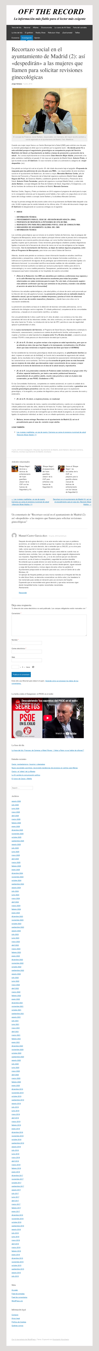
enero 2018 (16, 1172)
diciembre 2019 (17, 1089)
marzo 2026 (16, 819)
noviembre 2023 (17, 920)
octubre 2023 (16, 923)
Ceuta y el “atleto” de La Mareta (23, 771)
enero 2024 (16, 913)
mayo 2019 (16, 1114)
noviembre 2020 (17, 1049)
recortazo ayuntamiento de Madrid (31, 452)
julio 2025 (15, 848)
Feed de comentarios (19, 1297)
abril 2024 (15, 902)
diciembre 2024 (17, 873)
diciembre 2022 (17, 959)
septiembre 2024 (18, 884)
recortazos (47, 452)
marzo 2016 (16, 1247)
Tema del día (16, 27)
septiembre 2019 (18, 1100)
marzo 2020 (16, 1078)
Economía (15, 37)
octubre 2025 (16, 837)
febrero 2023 (16, 952)
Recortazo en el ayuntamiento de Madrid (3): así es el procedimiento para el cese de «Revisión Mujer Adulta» (72, 502)
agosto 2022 (16, 974)
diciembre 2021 (17, 1002)
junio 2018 (15, 1154)
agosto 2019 (16, 1103)
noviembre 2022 (17, 963)
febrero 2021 (16, 1038)
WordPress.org (17, 1301)
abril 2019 (15, 1118)
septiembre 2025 (18, 841)
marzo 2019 (16, 1121)
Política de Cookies (19, 1322)
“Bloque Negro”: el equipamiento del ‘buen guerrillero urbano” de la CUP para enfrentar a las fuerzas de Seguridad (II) (48, 476)
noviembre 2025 (17, 833)
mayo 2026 (16, 812)
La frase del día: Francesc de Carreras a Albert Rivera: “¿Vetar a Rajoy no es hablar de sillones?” (48, 750)
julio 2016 (15, 1233)
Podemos (15, 452)
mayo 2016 (16, 1240)
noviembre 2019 (17, 1092)
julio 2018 (15, 1150)
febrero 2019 (16, 1125)
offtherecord (22, 14)
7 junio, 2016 (27, 84)
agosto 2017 (16, 1190)
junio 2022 (15, 981)
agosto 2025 (16, 844)
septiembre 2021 (18, 1013)
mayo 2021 (16, 1028)
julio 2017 (15, 1193)
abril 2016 (15, 1244)
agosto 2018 (16, 1146)
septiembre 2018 (18, 1143)
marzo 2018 (16, 1164)
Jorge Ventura (17, 84)
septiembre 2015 (18, 1269)
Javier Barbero (64, 450)
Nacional (27, 27)
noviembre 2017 (17, 1179)
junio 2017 (15, 1197)
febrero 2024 (16, 909)
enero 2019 (16, 1128)
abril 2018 (15, 1161)
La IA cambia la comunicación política (26, 775)
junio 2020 (15, 1067)
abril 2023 (15, 945)
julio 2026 (15, 805)
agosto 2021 (16, 1017)
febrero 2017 (16, 1208)
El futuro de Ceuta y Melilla (22, 778)
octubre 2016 (16, 1222)
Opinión (37, 37)
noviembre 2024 (17, 877)
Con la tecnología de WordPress (24, 1339)
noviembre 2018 (17, 1136)
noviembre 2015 (17, 1262)
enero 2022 (16, 999)
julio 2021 (15, 1020)
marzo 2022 (16, 992)
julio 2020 (15, 1064)
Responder (23, 592)
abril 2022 (15, 988)
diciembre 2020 (17, 1046)
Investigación (27, 37)
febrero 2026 (16, 823)
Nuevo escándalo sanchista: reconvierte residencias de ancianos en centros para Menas (45, 768)
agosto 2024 (16, 887)
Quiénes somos (17, 1325)
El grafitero (29, 32)
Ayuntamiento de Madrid (49, 450)
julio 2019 (15, 1107)
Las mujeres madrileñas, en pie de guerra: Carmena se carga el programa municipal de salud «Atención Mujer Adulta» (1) (30, 502)
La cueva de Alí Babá (62, 27)
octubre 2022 (16, 966)
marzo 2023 (16, 948)
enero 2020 (16, 1085)
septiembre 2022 (18, 970)
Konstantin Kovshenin (61, 1339)
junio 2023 (15, 938)
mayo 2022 (16, 984)
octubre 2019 (16, 1096)
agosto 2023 (16, 930)
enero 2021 (16, 1042)
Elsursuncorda (46, 27)
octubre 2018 (16, 1139)
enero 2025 (16, 869)
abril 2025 (15, 859)
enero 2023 (16, 956)
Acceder (15, 1290)
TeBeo (77, 32)
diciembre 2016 (17, 1215)
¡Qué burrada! (67, 32)
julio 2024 (15, 891)
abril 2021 (15, 1031)
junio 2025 (15, 851)
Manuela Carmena (76, 450)
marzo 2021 (16, 1035)
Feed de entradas (18, 1293)
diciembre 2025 (17, 830)
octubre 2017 (16, 1182)
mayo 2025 (16, 855)
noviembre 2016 (17, 1218)
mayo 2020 (16, 1071)
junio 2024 (15, 895)
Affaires (36, 27)
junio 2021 (15, 1024)
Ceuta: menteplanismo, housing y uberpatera (28, 764)
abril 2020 (15, 1074)
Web (13, 657)
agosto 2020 (16, 1060)
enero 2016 (16, 1254)
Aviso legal (16, 1318)
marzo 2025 (16, 862)
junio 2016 (15, 1236)
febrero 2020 (16, 1082)
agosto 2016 (16, 1229)
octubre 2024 (16, 880)
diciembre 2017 (17, 1175)
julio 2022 (15, 977)
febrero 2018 (16, 1168)
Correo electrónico (19, 648)
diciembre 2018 (17, 1132)
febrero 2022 (16, 995)
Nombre (15, 640)
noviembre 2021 (17, 1006)
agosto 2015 (16, 1272)
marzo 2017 (16, 1204)
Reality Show (40, 32)
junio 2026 (15, 808)
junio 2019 (15, 1110)
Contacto (15, 1314)
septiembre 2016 (18, 1226)
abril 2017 (15, 1200)
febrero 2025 (16, 866)
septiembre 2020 (18, 1056)
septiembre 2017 (18, 1186)
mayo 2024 (16, 898)
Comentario (16, 613)
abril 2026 (15, 815)
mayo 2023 (16, 941)
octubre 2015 (16, 1265)
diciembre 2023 (17, 916)
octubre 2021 (16, 1010)
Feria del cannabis (80, 27)
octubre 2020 (16, 1053)
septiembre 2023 (18, 927)
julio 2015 (15, 1276)
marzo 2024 (16, 905)
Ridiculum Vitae (54, 32)
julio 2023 (15, 934)
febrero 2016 (16, 1251)
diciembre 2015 (17, 1258)
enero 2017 (16, 1211)
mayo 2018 (16, 1157)
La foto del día (17, 32)
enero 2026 (16, 826)
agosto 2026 (16, 801)
